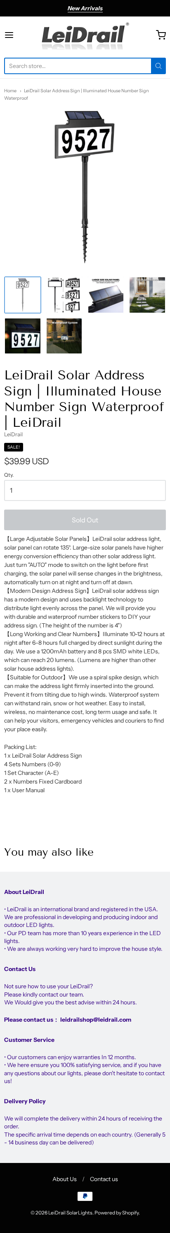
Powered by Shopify (116, 1213)
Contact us (104, 1179)
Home (10, 91)
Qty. (9, 475)
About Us (64, 1179)
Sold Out (85, 520)
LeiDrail (13, 434)
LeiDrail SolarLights (70, 1213)
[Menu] (20, 35)
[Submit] (158, 66)
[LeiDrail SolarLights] (85, 35)
